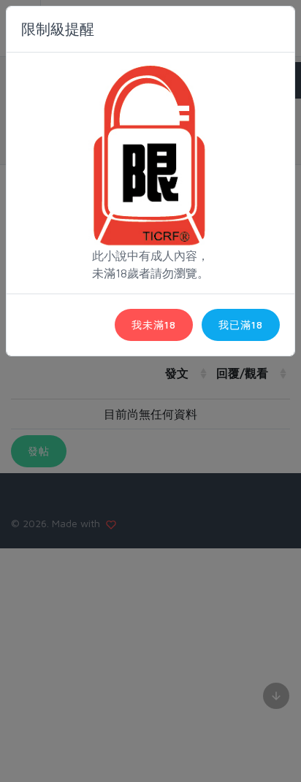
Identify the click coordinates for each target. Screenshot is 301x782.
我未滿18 (154, 324)
